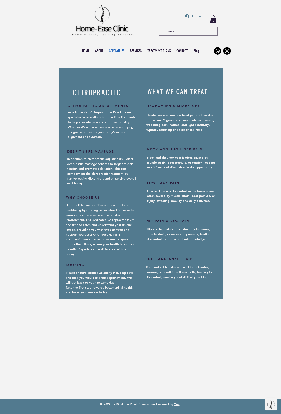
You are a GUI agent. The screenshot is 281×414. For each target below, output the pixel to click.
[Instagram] (227, 51)
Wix (177, 404)
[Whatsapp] (217, 51)
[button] (213, 19)
